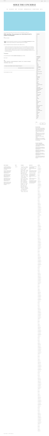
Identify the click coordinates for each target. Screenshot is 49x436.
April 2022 (39, 191)
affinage (5, 61)
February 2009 (39, 362)
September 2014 (39, 264)
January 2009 (39, 363)
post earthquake (6, 62)
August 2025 (39, 172)
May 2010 (39, 340)
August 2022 (39, 187)
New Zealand (29, 61)
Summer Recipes (38, 106)
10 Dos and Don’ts (11, 9)
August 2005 (39, 423)
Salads (37, 100)
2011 (36, 48)
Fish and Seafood (38, 76)
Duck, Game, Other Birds (39, 71)
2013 (36, 46)
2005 (36, 54)
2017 (36, 42)
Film (36, 75)
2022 (36, 38)
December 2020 (39, 207)
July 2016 (39, 232)
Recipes (16, 9)
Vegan (37, 114)
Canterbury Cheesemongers (27, 41)
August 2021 (39, 197)
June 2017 (39, 222)
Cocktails (37, 65)
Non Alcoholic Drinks (38, 92)
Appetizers (37, 58)
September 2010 (39, 334)
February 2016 (39, 239)
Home (7, 9)
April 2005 (39, 429)
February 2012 (39, 309)
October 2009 (39, 350)
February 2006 (39, 414)
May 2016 (39, 235)
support (10, 62)
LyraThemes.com (11, 433)
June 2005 (39, 426)
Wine (36, 118)
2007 (36, 52)
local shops (25, 61)
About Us (5, 0)
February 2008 (39, 379)
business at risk (8, 61)
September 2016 (39, 229)
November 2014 (39, 261)
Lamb (37, 86)
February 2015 (39, 257)
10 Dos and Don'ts (38, 57)
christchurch (19, 61)
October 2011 (39, 315)
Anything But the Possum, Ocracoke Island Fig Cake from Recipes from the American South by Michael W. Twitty (40, 134)
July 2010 (39, 337)
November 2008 (39, 366)
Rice (36, 99)
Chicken (37, 63)
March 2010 (39, 343)
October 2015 (39, 245)
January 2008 (39, 381)
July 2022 (39, 188)
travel (12, 62)
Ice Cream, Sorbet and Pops (39, 84)
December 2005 (39, 417)
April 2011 (39, 324)
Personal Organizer (10, 32)
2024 (36, 37)
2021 (36, 39)
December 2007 (39, 382)
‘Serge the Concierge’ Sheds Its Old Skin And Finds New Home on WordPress (40, 145)
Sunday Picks (37, 107)
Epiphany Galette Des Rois (39, 73)
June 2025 (39, 175)
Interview (37, 85)
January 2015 (39, 258)
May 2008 (39, 375)
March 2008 (39, 378)
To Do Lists (18, 32)
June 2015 (39, 251)
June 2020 (39, 213)
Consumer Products (38, 67)
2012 (36, 47)
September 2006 (39, 404)
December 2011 (39, 312)
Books (37, 62)
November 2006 (39, 401)
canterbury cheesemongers (14, 61)
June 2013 (39, 286)
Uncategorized (38, 112)
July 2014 (39, 267)
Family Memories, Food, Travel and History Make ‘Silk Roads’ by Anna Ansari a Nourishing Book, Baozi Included (40, 139)
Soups (37, 104)
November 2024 (39, 185)
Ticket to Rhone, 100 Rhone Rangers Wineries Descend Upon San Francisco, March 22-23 (40, 148)
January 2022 (39, 194)
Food (22, 61)
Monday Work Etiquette (38, 89)
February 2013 (39, 292)
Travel (20, 32)
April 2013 (39, 289)
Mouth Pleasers (38, 90)
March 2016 (39, 238)
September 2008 (39, 369)
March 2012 (39, 308)
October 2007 (39, 385)
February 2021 (39, 204)
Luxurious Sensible (38, 87)
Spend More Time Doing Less (39, 105)
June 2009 (39, 356)
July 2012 (39, 302)
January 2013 (39, 293)
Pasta (37, 93)
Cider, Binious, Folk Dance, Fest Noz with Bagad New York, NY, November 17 (40, 157)
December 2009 (39, 347)
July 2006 (39, 407)
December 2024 (39, 184)
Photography (37, 95)
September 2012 (39, 299)
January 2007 (39, 398)
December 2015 (39, 242)
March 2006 (39, 413)
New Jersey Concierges (36, 9)
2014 (36, 45)
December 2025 (39, 168)
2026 (36, 35)
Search (43, 123)
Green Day (37, 81)
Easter (37, 72)
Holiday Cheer (37, 83)
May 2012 (39, 305)
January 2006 (39, 416)
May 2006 (39, 410)
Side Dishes (37, 102)
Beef (36, 61)
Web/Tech (37, 116)
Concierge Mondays (38, 66)
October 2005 (39, 420)
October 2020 (39, 210)
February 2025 (39, 181)
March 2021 (39, 203)
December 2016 (39, 226)
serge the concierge (38, 147)
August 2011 (39, 318)
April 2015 (39, 254)
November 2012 (39, 296)
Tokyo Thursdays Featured (39, 110)
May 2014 (39, 270)
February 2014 (39, 274)
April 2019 (39, 219)
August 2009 (39, 353)
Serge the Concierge (15, 32)
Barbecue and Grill (38, 60)
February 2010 (39, 344)
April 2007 (39, 394)
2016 (36, 43)
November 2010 (39, 331)
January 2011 (39, 328)
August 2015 (39, 248)
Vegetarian (37, 115)
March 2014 (39, 273)
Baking (37, 59)
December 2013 (39, 277)
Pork (37, 96)
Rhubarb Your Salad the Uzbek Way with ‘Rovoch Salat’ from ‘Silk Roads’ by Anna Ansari (40, 131)
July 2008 (39, 372)
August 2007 (39, 388)
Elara (4, 433)
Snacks (37, 103)
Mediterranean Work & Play (27, 9)
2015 (36, 44)
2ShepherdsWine (37, 150)
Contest (37, 68)
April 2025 (39, 178)
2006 (37, 53)
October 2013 (39, 280)
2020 (36, 40)
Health (37, 82)
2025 (36, 36)
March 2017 (39, 223)
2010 (36, 49)
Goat (36, 80)
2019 (36, 41)
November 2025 (39, 169)
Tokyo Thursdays (20, 9)
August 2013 (39, 283)
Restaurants (37, 98)
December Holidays (38, 69)
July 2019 (39, 216)
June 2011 (39, 321)
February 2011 (39, 327)
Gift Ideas (37, 78)
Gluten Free (37, 79)
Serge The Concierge (24, 4)
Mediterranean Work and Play (39, 88)
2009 (37, 50)
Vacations (22, 32)
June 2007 (39, 391)
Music (37, 91)
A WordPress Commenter (38, 144)
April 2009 (39, 359)
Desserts (37, 70)
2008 (37, 51)
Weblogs (24, 32)
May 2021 (39, 200)
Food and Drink (6, 32)
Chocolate (37, 64)
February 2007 (39, 397)
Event (4, 32)
